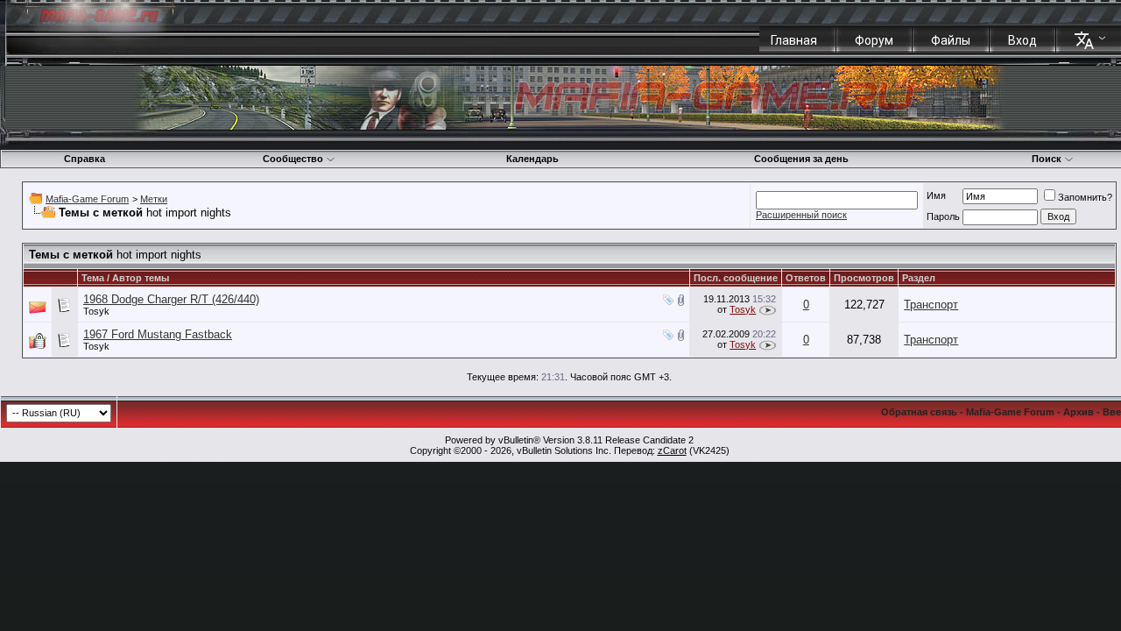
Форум (874, 40)
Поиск (1046, 158)
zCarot (672, 450)
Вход (1022, 40)
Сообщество (293, 158)
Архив (1078, 412)
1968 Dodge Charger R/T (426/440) (171, 299)
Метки (153, 199)
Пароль (943, 216)
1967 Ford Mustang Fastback (157, 334)
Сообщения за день (801, 158)
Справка (84, 158)
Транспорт (931, 304)
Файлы (950, 40)
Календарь (532, 158)
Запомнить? (1085, 197)
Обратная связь (919, 412)
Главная (794, 40)
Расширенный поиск (801, 214)
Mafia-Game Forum (87, 199)
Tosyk (96, 311)
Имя (936, 195)
